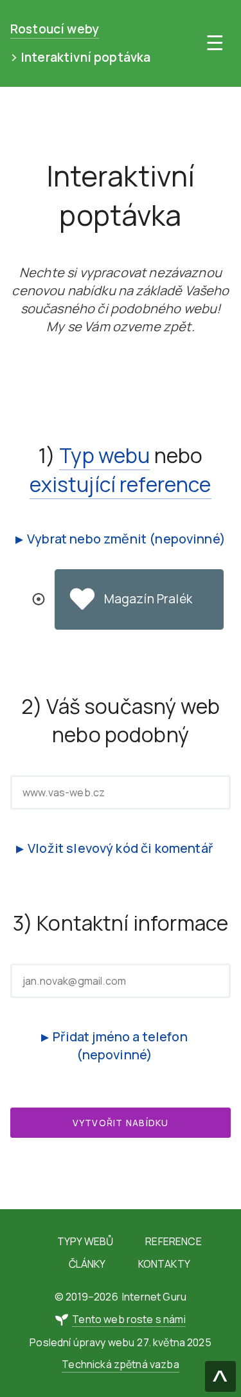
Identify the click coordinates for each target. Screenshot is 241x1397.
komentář (184, 848)
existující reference (120, 484)
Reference (173, 1241)
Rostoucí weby (54, 29)
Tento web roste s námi (129, 1319)
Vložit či (120, 848)
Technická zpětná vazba (120, 1364)
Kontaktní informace (132, 923)
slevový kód (102, 848)
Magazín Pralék (148, 598)
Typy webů (85, 1241)
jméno (111, 1036)
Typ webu (104, 455)
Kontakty (164, 1264)
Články (87, 1264)
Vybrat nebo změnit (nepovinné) (126, 538)
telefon (165, 1036)
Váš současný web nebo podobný (133, 720)
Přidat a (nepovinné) (120, 1045)
